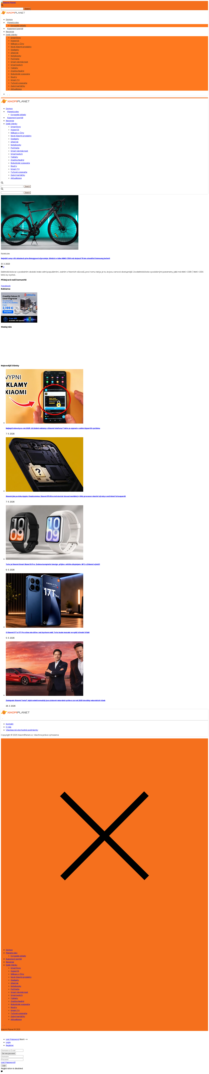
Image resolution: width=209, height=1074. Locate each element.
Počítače (15, 58)
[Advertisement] (73, 345)
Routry (14, 77)
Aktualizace (16, 89)
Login (8, 1042)
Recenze (10, 31)
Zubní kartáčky (18, 86)
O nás (8, 727)
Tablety (14, 68)
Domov (9, 19)
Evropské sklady (18, 25)
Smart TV (15, 80)
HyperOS (15, 40)
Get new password (8, 1053)
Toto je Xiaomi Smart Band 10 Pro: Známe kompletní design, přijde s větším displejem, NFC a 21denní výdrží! (53, 564)
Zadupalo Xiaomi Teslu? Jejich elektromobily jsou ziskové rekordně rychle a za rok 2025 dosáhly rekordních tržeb (55, 700)
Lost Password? (8, 1062)
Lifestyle (14, 52)
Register (10, 1045)
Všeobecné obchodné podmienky (22, 730)
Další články (11, 34)
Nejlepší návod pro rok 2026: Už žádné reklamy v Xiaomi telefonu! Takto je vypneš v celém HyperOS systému (53, 428)
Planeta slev (13, 22)
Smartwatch (17, 65)
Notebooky (16, 55)
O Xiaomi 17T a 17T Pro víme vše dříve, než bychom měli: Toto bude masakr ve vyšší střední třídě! (48, 632)
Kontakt (9, 724)
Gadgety (15, 49)
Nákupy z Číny (17, 43)
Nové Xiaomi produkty (21, 46)
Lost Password (12, 1039)
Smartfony (16, 37)
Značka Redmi (17, 71)
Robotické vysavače (20, 74)
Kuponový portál (15, 28)
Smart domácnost (19, 62)
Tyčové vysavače (19, 83)
